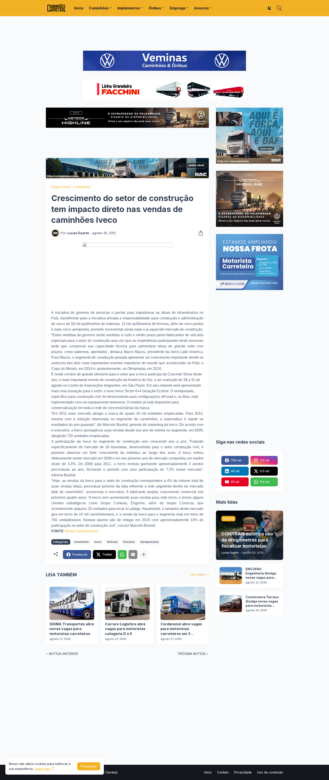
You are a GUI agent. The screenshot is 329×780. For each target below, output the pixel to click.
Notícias (112, 542)
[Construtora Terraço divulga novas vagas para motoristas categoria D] (231, 603)
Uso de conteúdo (270, 772)
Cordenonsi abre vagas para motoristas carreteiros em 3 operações (181, 629)
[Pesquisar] (279, 8)
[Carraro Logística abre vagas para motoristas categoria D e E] (127, 603)
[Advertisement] (164, 33)
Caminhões (99, 8)
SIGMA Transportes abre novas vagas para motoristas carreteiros (71, 629)
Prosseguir (89, 766)
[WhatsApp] (122, 554)
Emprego (178, 8)
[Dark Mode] (269, 8)
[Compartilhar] (199, 233)
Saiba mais (42, 769)
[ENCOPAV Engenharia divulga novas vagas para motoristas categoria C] (231, 575)
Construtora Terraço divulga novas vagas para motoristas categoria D (262, 601)
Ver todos (197, 574)
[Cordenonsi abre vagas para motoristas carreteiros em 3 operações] (182, 603)
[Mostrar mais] (143, 554)
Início (78, 8)
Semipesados (149, 542)
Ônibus (155, 8)
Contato (223, 772)
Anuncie (201, 8)
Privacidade (243, 772)
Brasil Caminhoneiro (82, 531)
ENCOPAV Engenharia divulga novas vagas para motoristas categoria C (261, 573)
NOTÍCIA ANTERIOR (63, 654)
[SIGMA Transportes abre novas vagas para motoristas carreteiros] (71, 603)
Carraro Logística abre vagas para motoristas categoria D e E (125, 629)
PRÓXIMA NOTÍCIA (192, 654)
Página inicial (60, 187)
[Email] (132, 554)
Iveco (98, 542)
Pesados (129, 542)
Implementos (128, 8)
